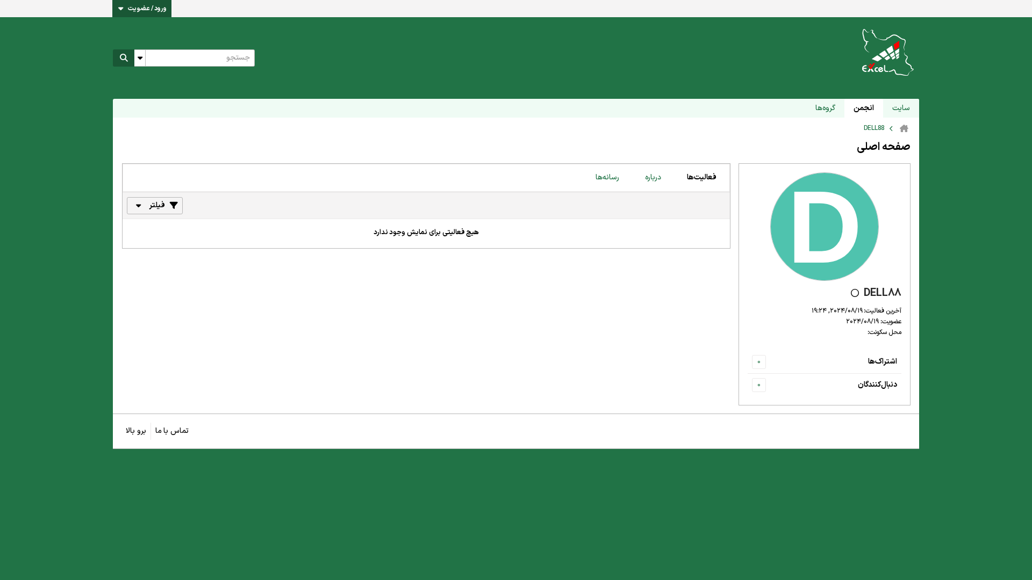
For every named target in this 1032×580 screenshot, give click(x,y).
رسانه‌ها (607, 177)
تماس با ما (172, 431)
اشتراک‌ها (882, 361)
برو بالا (136, 431)
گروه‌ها (825, 108)
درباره (653, 177)
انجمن (864, 108)
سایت (901, 108)
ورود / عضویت (147, 8)
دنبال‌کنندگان (877, 384)
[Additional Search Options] (140, 58)
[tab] (701, 177)
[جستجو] (123, 58)
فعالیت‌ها (701, 177)
